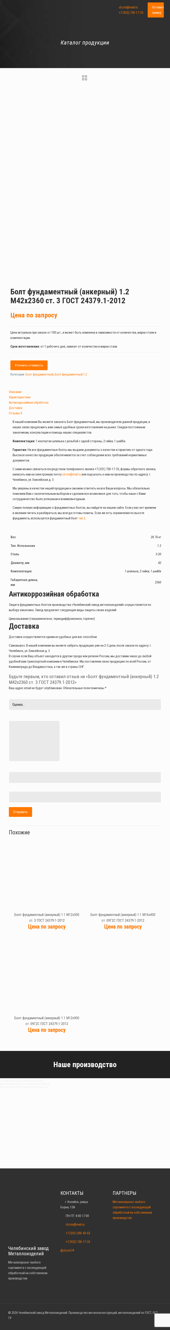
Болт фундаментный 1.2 (71, 374)
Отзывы (15, 413)
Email (12, 788)
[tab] (85, 392)
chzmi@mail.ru (128, 7)
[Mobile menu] (105, 10)
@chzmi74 (67, 1250)
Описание (15, 392)
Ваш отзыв (17, 717)
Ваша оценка (19, 696)
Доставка (15, 408)
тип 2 (81, 518)
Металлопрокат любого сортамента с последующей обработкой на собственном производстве (132, 1210)
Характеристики (20, 397)
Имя (11, 769)
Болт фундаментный (39, 374)
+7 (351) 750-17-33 (107, 469)
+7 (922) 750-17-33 (131, 13)
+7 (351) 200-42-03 (78, 1233)
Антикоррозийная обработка (28, 403)
